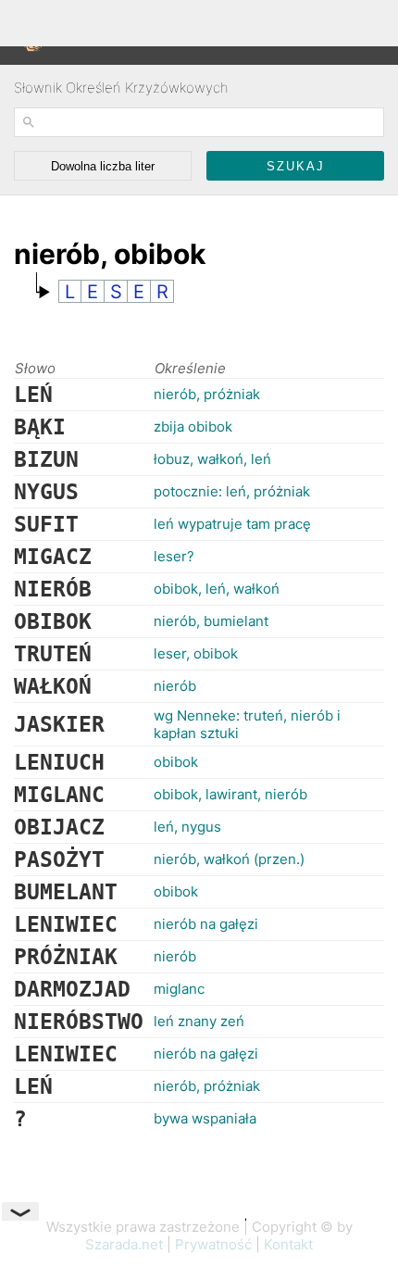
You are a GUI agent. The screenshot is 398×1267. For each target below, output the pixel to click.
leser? (174, 556)
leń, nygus (187, 826)
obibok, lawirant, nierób (230, 794)
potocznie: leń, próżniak (232, 491)
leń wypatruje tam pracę (232, 524)
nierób (175, 686)
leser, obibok (196, 653)
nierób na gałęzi (206, 924)
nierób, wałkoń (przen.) (229, 859)
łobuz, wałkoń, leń (212, 459)
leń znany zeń (199, 1021)
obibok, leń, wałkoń (217, 588)
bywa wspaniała (205, 1118)
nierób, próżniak (207, 394)
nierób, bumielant (211, 621)
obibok (176, 762)
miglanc (179, 988)
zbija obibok (193, 426)
